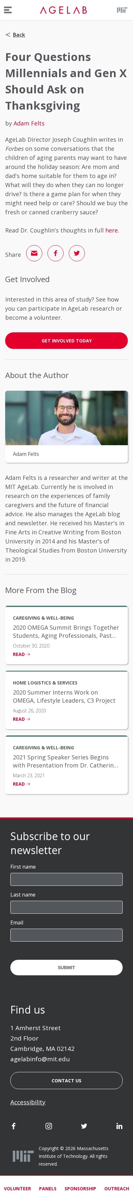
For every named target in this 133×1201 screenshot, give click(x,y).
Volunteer (17, 1188)
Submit (66, 967)
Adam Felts (29, 123)
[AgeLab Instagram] (49, 1127)
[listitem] (66, 635)
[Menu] (8, 10)
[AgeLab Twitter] (84, 1127)
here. (112, 230)
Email (16, 922)
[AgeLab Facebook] (13, 1127)
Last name (23, 894)
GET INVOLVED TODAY (67, 341)
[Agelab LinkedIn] (119, 1127)
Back (19, 34)
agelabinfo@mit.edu (40, 1059)
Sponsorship (80, 1188)
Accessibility (28, 1102)
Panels (47, 1188)
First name (23, 866)
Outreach (116, 1188)
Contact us (66, 1080)
